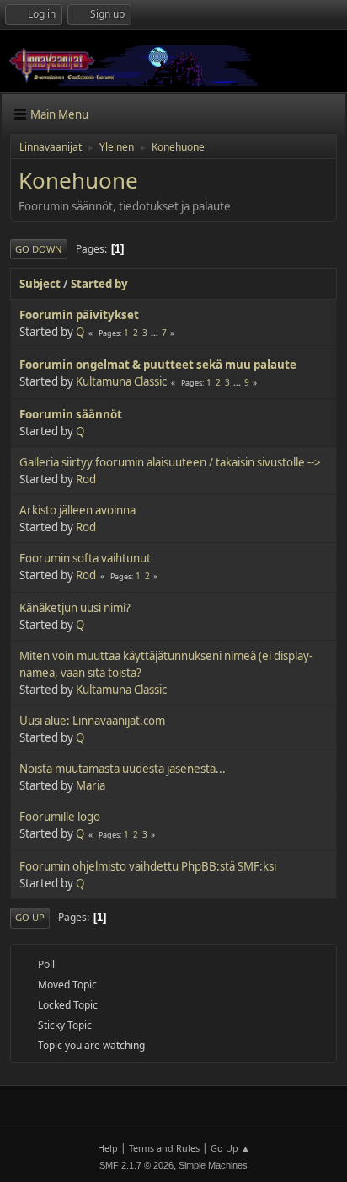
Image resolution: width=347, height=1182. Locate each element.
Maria (90, 785)
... (156, 332)
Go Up (30, 917)
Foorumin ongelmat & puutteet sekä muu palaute (157, 364)
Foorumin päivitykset (79, 314)
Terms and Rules (164, 1148)
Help (108, 1148)
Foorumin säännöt (70, 414)
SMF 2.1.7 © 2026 (136, 1165)
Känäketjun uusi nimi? (75, 607)
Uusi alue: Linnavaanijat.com (92, 720)
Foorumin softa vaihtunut (85, 558)
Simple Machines (213, 1165)
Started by (99, 283)
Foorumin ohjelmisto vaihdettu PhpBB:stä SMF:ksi (147, 866)
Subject (40, 283)
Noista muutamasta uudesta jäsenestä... (122, 768)
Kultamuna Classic (121, 381)
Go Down (38, 248)
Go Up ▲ (230, 1148)
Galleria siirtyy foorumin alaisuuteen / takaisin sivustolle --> (170, 462)
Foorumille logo (59, 816)
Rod (86, 479)
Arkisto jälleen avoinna (77, 510)
